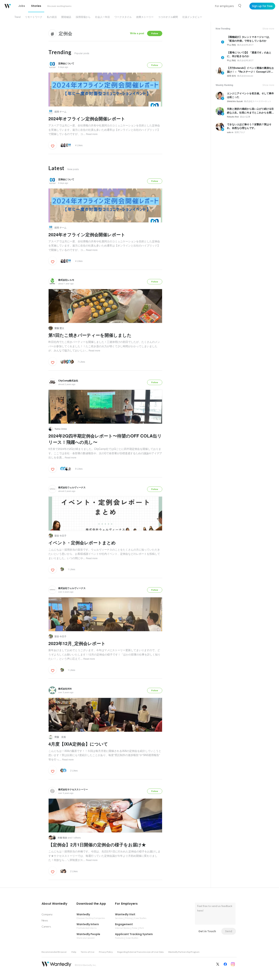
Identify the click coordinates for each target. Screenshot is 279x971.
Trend (17, 17)
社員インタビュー (192, 17)
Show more (268, 28)
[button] (54, 903)
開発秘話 (66, 17)
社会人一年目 (102, 17)
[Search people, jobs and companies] (240, 6)
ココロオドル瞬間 (168, 17)
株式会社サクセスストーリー (73, 789)
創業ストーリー (145, 17)
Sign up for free (262, 6)
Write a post (137, 33)
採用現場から (83, 17)
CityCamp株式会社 (68, 380)
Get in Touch (207, 931)
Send (228, 931)
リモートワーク (33, 17)
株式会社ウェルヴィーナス (72, 487)
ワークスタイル (123, 17)
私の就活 (52, 17)
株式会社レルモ (66, 279)
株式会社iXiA (65, 688)
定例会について (66, 63)
